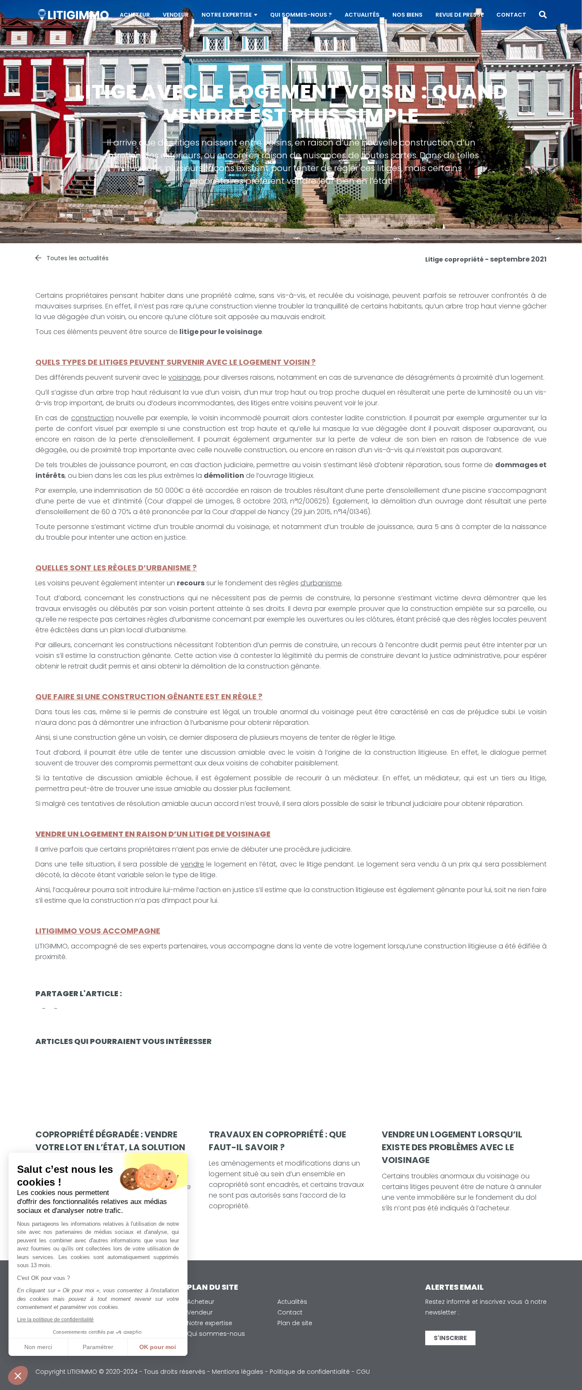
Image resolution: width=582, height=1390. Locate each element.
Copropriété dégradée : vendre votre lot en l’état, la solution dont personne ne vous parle (110, 1147)
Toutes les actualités (77, 258)
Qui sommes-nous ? (301, 15)
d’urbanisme (321, 583)
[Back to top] (569, 1355)
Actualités (362, 15)
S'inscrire (450, 1338)
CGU (363, 1371)
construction (92, 418)
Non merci (38, 1346)
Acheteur (135, 15)
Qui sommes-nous (216, 1333)
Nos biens (407, 15)
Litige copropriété (454, 259)
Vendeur (176, 15)
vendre (192, 864)
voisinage (184, 377)
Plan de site (294, 1323)
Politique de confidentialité (310, 1371)
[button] (18, 1375)
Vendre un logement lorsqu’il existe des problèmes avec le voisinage (452, 1147)
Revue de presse (459, 15)
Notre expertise (227, 15)
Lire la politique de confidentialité (55, 1320)
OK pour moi (157, 1346)
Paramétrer (98, 1346)
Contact (511, 15)
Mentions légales (237, 1371)
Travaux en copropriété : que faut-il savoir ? (277, 1140)
